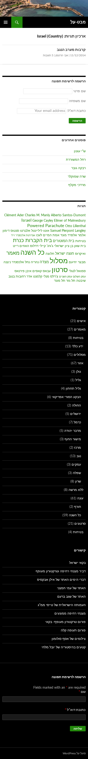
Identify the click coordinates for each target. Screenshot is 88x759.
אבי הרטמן (61, 55)
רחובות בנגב (17, 276)
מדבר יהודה (72, 431)
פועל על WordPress (74, 753)
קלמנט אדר (34, 276)
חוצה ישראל (64, 253)
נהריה (35, 262)
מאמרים (80, 329)
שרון (78, 481)
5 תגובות (48, 55)
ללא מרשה (76, 490)
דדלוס (34, 246)
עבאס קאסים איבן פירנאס (33, 271)
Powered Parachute (45, 226)
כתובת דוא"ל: (76, 111)
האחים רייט (21, 246)
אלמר (82, 235)
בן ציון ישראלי (63, 246)
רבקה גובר (78, 168)
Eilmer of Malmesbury (70, 220)
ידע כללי (77, 346)
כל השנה (32, 252)
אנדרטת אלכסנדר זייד (23, 235)
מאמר (12, 253)
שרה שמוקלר (77, 176)
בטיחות (80, 241)
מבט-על (78, 22)
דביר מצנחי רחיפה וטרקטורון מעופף (61, 571)
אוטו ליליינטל (40, 230)
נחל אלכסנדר (21, 262)
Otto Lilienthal (75, 226)
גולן (78, 371)
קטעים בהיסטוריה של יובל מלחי (64, 647)
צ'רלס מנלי (50, 276)
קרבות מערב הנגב (71, 50)
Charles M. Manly (37, 215)
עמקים (76, 464)
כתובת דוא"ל (75, 710)
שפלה (77, 473)
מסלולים (80, 355)
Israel (26, 220)
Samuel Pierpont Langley (68, 230)
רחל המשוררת (76, 159)
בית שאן (80, 246)
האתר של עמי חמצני (71, 588)
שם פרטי (79, 91)
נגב (79, 456)
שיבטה (81, 280)
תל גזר (70, 280)
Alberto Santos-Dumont (68, 215)
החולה (76, 405)
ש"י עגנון (80, 151)
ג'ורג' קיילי (46, 246)
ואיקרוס (80, 253)
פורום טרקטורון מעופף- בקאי (65, 622)
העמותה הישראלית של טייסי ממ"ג (62, 605)
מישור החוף (73, 439)
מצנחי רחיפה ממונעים (70, 613)
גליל (78, 380)
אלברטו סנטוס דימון (16, 230)
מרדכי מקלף (77, 185)
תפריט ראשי (5, 22)
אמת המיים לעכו (47, 235)
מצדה (44, 262)
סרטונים (80, 523)
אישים (81, 321)
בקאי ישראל (77, 563)
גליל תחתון (73, 388)
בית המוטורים (63, 241)
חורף (77, 507)
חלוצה (50, 253)
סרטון (60, 270)
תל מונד (59, 280)
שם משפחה (77, 101)
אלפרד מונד (68, 235)
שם (82, 692)
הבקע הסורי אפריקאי (66, 397)
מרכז (77, 447)
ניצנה (7, 262)
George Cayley (42, 220)
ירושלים (75, 414)
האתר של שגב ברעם (71, 596)
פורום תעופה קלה (73, 630)
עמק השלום (79, 276)
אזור (80, 363)
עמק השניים (65, 276)
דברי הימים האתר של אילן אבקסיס (61, 579)
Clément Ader (14, 215)
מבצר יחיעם (77, 262)
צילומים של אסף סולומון (69, 639)
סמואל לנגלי (77, 271)
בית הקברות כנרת (32, 240)
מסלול (59, 261)
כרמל (77, 422)
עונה (80, 498)
